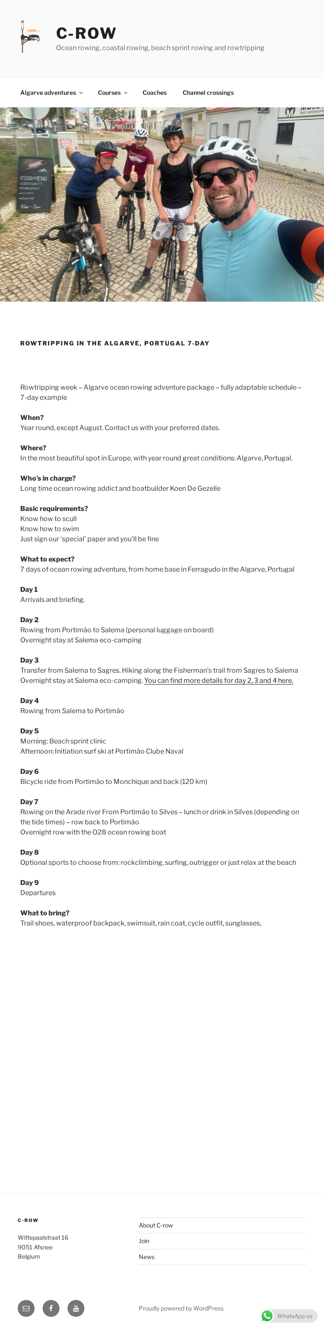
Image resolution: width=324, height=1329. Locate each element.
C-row (86, 33)
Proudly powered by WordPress (181, 1308)
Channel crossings (208, 92)
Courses (109, 92)
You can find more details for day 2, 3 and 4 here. (218, 681)
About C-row (156, 1225)
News (146, 1256)
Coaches (155, 92)
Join (144, 1240)
